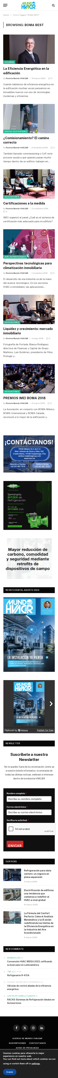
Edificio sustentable (16, 131)
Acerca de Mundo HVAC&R (27, 1038)
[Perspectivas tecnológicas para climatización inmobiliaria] (29, 244)
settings (36, 1063)
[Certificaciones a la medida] (29, 184)
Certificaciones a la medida (24, 203)
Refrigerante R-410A (18, 975)
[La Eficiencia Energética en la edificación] (29, 49)
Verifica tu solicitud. (18, 820)
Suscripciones (17, 1043)
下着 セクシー (13, 972)
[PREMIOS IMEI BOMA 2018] (29, 378)
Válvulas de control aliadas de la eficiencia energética (29, 987)
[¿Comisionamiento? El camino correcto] (29, 118)
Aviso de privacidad (27, 1048)
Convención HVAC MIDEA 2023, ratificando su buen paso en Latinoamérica (29, 963)
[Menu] (5, 5)
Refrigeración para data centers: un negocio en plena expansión (37, 873)
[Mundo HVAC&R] (29, 5)
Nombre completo (17, 793)
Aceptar (9, 1072)
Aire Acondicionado (15, 257)
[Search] (53, 5)
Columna (9, 62)
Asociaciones (12, 197)
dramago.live (13, 958)
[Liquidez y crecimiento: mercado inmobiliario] (29, 309)
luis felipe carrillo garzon (21, 996)
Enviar (15, 845)
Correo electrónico (17, 806)
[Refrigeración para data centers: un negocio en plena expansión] (12, 875)
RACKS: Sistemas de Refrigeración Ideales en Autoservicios (31, 1001)
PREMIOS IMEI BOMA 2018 (24, 398)
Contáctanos (37, 1043)
